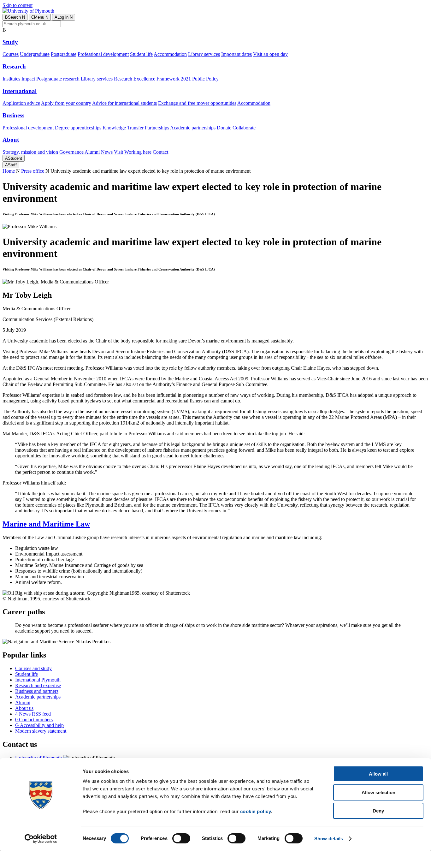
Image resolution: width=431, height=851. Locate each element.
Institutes (11, 78)
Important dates (236, 54)
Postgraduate (63, 54)
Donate (224, 127)
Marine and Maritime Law (46, 524)
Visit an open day (270, 54)
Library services (204, 54)
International (20, 91)
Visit (118, 152)
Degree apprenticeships (78, 127)
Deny (378, 810)
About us (24, 708)
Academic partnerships (193, 127)
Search (15, 17)
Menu (39, 17)
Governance (71, 152)
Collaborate (244, 127)
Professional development (103, 54)
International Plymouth (38, 679)
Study (10, 42)
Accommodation (170, 54)
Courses (11, 54)
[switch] (181, 838)
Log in (64, 17)
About (11, 139)
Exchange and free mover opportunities (197, 103)
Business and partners (36, 691)
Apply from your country (66, 103)
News (107, 152)
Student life (141, 54)
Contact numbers (34, 719)
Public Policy (205, 78)
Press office (32, 171)
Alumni (92, 152)
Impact (28, 78)
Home (9, 171)
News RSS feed (33, 714)
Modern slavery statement (40, 731)
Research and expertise (38, 685)
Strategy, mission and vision (30, 152)
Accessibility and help (39, 725)
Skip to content (17, 5)
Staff (11, 165)
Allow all (378, 774)
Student (13, 158)
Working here (137, 152)
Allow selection (378, 792)
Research (14, 66)
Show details (328, 838)
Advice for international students (124, 103)
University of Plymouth (38, 757)
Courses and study (33, 668)
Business (13, 115)
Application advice (21, 103)
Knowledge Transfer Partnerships (136, 127)
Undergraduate (35, 54)
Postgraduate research (58, 78)
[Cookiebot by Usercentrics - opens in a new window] (40, 838)
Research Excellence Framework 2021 (152, 78)
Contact (160, 152)
